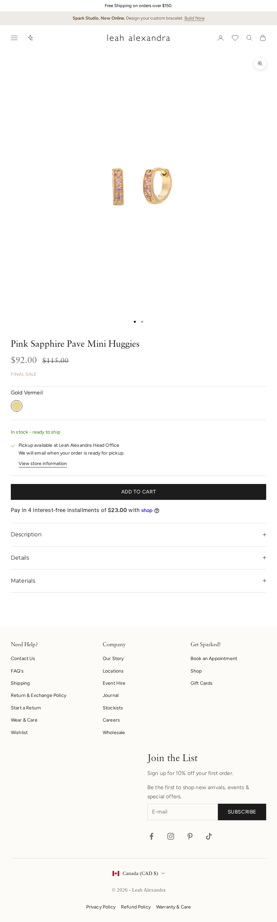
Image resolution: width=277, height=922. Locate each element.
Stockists (113, 708)
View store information (43, 463)
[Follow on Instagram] (171, 836)
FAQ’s (17, 671)
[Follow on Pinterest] (190, 836)
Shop (196, 671)
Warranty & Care (173, 907)
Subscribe (242, 812)
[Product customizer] (30, 38)
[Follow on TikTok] (209, 836)
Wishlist (19, 732)
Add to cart (138, 492)
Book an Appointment (214, 658)
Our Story (113, 658)
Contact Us (23, 658)
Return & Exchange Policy (38, 695)
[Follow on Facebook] (151, 836)
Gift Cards (202, 683)
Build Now (194, 18)
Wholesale (114, 732)
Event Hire (114, 683)
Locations (113, 671)
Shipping (20, 683)
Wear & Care (24, 720)
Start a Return (26, 708)
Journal (111, 695)
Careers (111, 720)
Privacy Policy (101, 907)
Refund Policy (136, 907)
